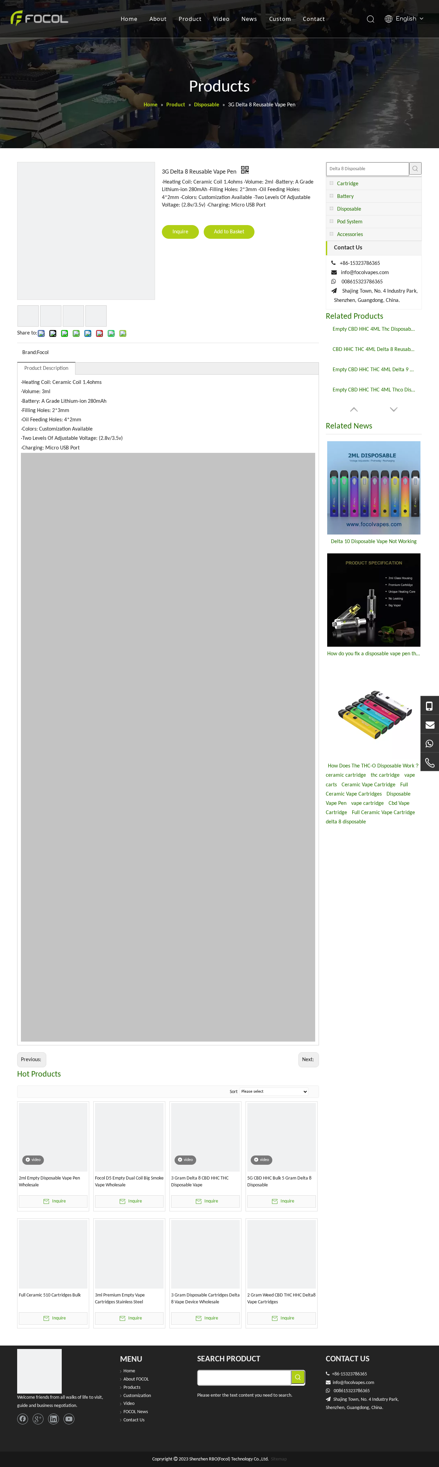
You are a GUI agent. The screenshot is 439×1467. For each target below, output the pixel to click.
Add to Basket (229, 232)
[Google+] (38, 1418)
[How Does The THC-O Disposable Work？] (373, 712)
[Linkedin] (53, 1418)
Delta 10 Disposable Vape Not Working (374, 541)
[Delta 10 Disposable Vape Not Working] (373, 488)
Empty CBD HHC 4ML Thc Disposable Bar (374, 329)
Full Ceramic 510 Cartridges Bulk (50, 1295)
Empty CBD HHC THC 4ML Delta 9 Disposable (374, 370)
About (158, 19)
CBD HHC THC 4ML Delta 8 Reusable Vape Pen (374, 349)
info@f (339, 1382)
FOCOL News (135, 1412)
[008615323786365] (430, 705)
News (249, 19)
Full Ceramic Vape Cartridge (383, 812)
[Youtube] (68, 1418)
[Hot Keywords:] (415, 168)
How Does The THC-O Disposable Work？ (374, 766)
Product (190, 19)
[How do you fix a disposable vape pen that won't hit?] (373, 600)
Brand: (29, 352)
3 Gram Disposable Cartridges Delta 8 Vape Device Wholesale (205, 1299)
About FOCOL (136, 1379)
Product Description (46, 368)
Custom (280, 19)
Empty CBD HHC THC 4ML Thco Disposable (374, 390)
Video (221, 19)
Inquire (180, 232)
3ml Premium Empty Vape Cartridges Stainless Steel (120, 1299)
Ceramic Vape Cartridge (368, 785)
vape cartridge (367, 803)
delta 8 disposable (346, 822)
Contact (314, 19)
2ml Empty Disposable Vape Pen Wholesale (49, 1182)
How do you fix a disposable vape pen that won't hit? (373, 654)
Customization (137, 1395)
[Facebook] (22, 1418)
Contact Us (133, 1420)
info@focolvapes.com (365, 272)
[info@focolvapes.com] (430, 724)
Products (131, 1387)
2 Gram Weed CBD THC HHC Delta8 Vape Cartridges (281, 1299)
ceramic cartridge (346, 775)
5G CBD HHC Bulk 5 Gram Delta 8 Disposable (279, 1182)
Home (129, 19)
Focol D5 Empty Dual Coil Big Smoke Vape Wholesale (129, 1182)
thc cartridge (385, 775)
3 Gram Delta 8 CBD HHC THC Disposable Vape (199, 1182)
